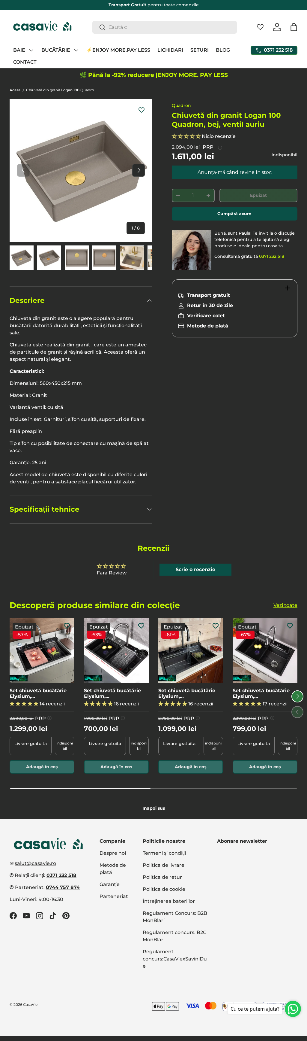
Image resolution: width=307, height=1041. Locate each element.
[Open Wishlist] (260, 27)
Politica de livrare (163, 865)
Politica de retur (162, 877)
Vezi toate (285, 605)
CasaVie (30, 1004)
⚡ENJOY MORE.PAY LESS (118, 50)
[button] (293, 27)
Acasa (15, 90)
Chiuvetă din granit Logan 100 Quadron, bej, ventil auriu (62, 90)
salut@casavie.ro (35, 863)
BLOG (223, 50)
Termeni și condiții (164, 853)
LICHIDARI (170, 50)
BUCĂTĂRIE (55, 50)
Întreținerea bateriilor (169, 901)
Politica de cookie (164, 889)
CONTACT (25, 62)
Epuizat (258, 195)
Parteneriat (114, 896)
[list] (81, 170)
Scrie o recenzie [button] (195, 569)
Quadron (181, 105)
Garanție (110, 884)
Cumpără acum (234, 213)
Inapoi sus (153, 808)
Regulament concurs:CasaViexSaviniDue (175, 959)
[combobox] (164, 27)
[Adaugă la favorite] (142, 110)
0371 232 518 (271, 256)
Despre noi (113, 853)
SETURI (199, 50)
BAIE (19, 50)
